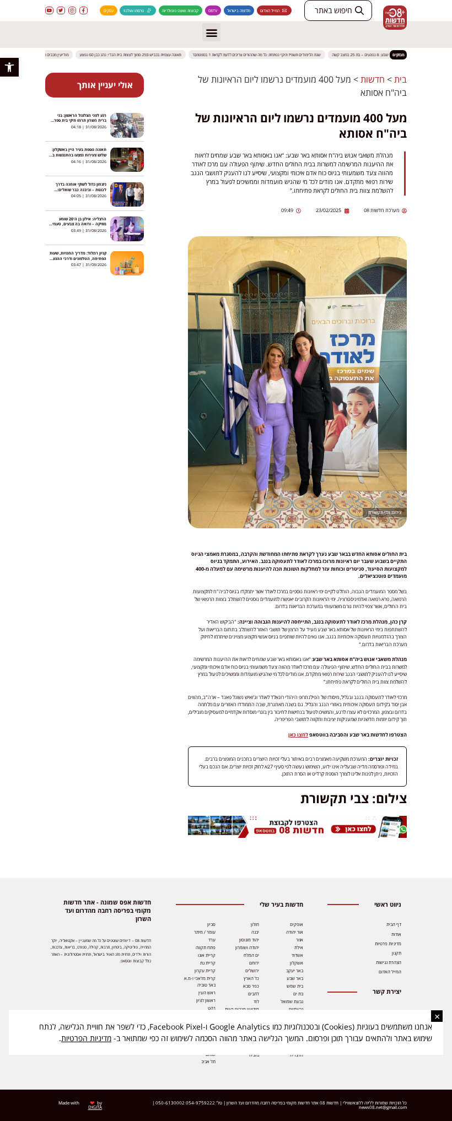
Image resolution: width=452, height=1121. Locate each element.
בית (400, 79)
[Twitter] (61, 11)
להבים (253, 993)
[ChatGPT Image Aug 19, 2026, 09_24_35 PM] (297, 836)
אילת (298, 947)
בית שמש (295, 986)
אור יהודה (294, 932)
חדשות (372, 79)
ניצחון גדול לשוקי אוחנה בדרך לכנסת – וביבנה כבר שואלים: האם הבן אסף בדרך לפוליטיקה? (79, 189)
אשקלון (296, 963)
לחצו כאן (298, 734)
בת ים (298, 993)
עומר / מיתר (205, 932)
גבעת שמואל (292, 1001)
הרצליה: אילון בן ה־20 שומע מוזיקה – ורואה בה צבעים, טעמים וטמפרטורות (78, 224)
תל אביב (208, 1061)
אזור (299, 939)
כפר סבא (251, 986)
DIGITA (95, 1107)
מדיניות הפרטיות (86, 1038)
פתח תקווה (206, 947)
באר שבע (295, 978)
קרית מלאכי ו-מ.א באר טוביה (200, 981)
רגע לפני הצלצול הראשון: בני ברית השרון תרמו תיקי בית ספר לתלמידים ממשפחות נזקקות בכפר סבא (77, 123)
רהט (212, 1008)
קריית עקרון (205, 970)
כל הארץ (251, 978)
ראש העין (207, 992)
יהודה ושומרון (247, 947)
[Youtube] (49, 11)
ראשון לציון (206, 1000)
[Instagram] (72, 11)
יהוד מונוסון (249, 939)
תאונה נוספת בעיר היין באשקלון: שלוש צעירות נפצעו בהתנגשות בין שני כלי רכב (78, 155)
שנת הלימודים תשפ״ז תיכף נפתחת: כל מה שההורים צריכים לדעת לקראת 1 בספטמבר (261, 54)
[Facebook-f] (83, 11)
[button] (9, 67)
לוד (256, 1001)
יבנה (255, 932)
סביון (211, 924)
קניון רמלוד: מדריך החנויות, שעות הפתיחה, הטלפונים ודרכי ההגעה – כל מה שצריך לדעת (78, 258)
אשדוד (297, 955)
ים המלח (251, 955)
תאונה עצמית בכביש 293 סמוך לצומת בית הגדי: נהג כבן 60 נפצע (135, 54)
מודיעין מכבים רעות (242, 1009)
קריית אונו (207, 955)
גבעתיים (296, 1009)
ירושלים (252, 970)
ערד (212, 939)
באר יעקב (294, 970)
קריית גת (208, 963)
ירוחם (254, 963)
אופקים (296, 924)
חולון (255, 924)
